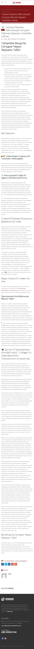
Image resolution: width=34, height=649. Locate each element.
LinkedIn (9, 564)
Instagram (5, 638)
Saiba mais (10, 611)
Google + (12, 564)
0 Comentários (22, 39)
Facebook (2, 564)
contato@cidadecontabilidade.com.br (11, 625)
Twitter (6, 564)
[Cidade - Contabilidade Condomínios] (17, 2)
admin (5, 39)
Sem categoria (13, 39)
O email (15, 564)
